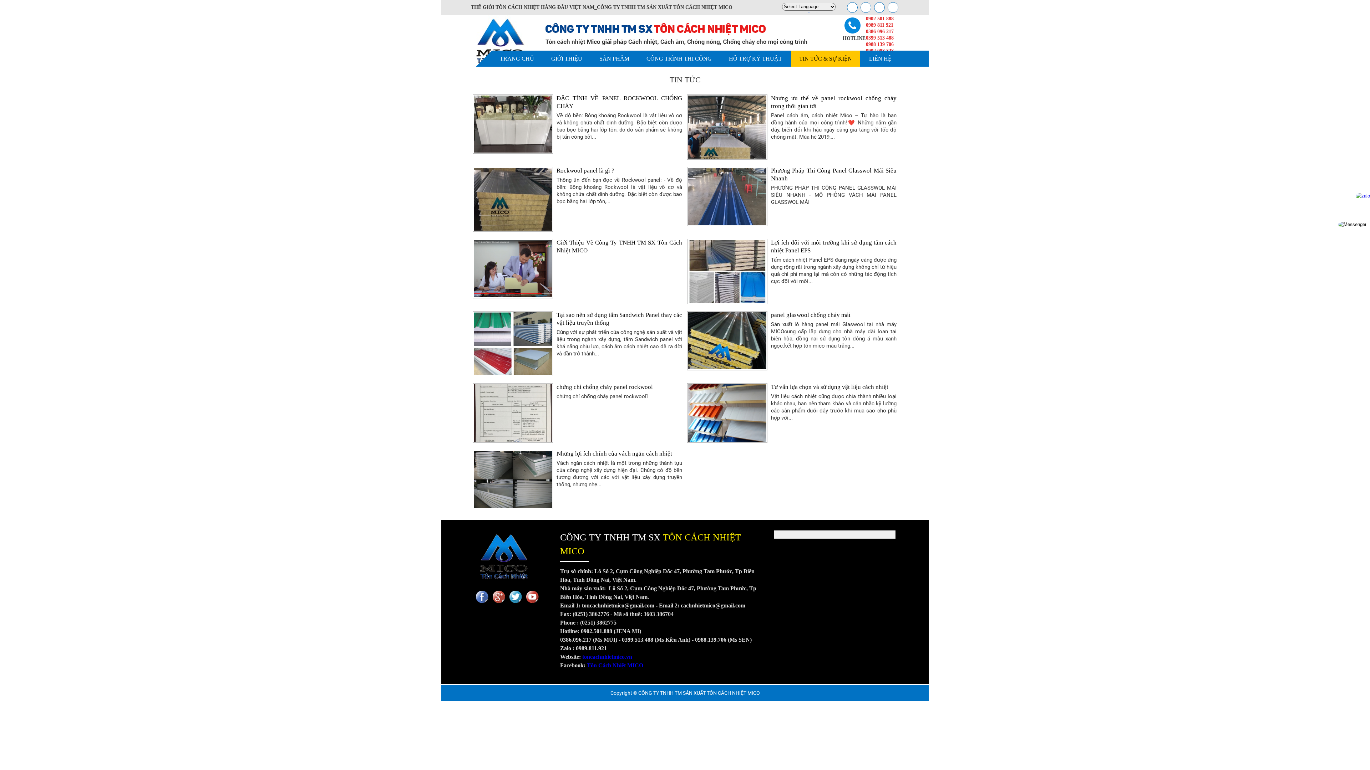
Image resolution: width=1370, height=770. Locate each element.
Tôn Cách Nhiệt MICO (615, 665)
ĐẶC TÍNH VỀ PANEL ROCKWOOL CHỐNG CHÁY (619, 102)
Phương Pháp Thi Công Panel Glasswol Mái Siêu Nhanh (834, 174)
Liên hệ (880, 59)
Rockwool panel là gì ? (585, 170)
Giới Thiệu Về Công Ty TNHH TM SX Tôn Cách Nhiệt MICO (619, 246)
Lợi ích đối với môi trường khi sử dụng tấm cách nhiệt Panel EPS (834, 246)
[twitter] (879, 7)
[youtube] (893, 7)
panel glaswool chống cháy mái (811, 315)
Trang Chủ (517, 59)
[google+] (866, 7)
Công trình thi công (679, 59)
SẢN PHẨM (614, 59)
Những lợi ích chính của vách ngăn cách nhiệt (614, 453)
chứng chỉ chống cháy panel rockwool (605, 387)
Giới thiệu (566, 59)
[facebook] (852, 7)
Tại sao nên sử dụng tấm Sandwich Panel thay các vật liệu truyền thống (619, 319)
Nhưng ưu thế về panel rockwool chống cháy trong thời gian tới (834, 102)
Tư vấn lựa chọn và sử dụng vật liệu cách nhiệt (829, 387)
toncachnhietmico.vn (607, 657)
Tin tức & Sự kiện (825, 59)
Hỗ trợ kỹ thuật (755, 59)
